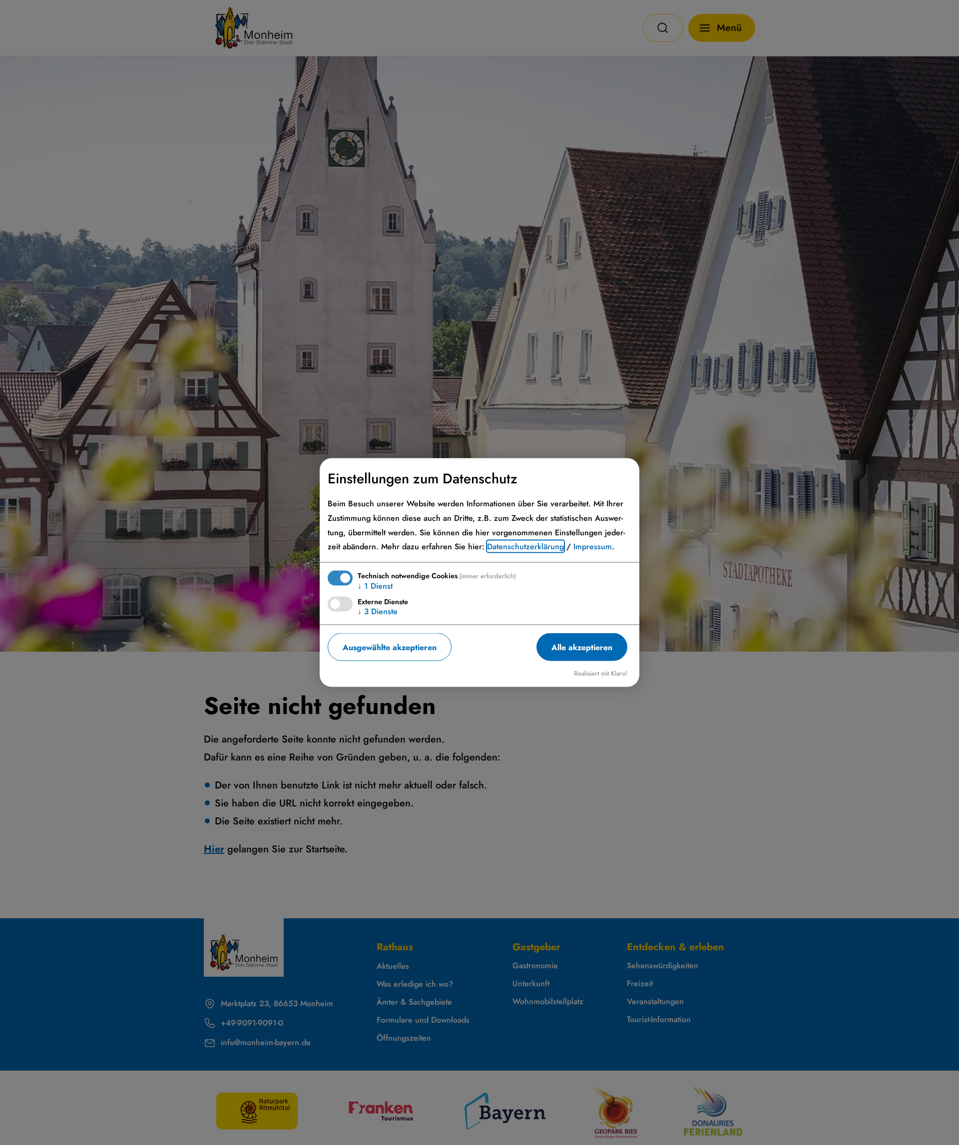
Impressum (592, 546)
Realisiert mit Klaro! (600, 673)
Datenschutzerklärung (525, 546)
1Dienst (375, 586)
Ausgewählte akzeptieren (390, 647)
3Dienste (378, 611)
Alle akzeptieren (581, 647)
